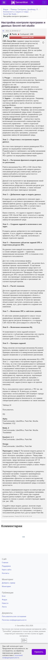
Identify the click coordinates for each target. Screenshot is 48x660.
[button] (32, 2)
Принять (38, 652)
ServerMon (21, 2)
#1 (3, 31)
